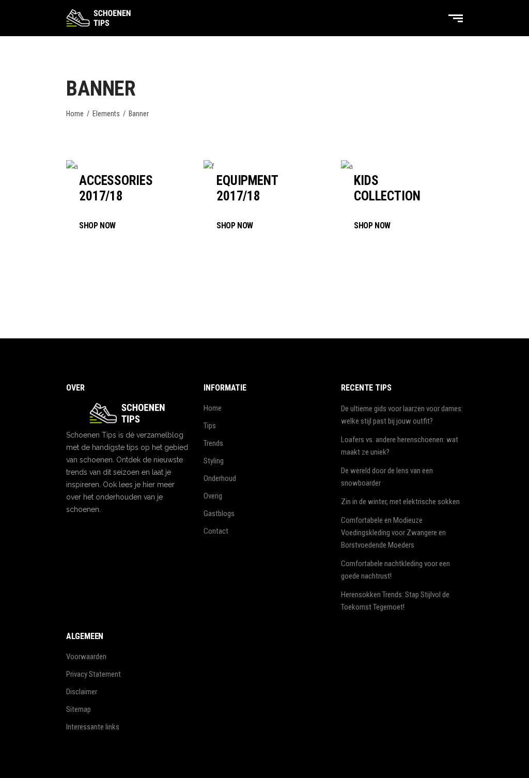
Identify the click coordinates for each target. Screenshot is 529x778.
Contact (216, 531)
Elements (106, 114)
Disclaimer (81, 691)
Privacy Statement (93, 674)
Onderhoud (220, 478)
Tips (210, 425)
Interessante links (92, 727)
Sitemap (78, 709)
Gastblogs (219, 513)
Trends (213, 443)
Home (75, 114)
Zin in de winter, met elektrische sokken (400, 501)
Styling (214, 460)
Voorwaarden (86, 656)
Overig (213, 496)
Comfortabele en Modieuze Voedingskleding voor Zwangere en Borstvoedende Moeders (393, 533)
